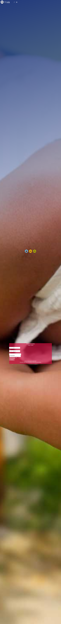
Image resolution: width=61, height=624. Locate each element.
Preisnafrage (11, 359)
